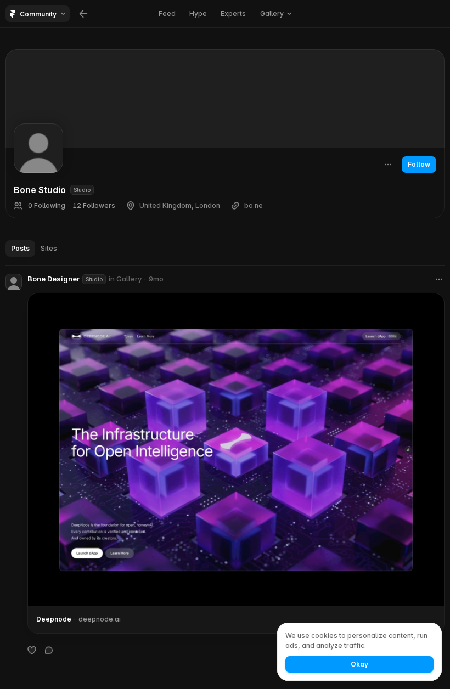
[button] (275, 13)
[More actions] (388, 164)
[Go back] (83, 13)
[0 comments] (48, 650)
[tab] (20, 248)
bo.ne (253, 206)
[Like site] (31, 650)
